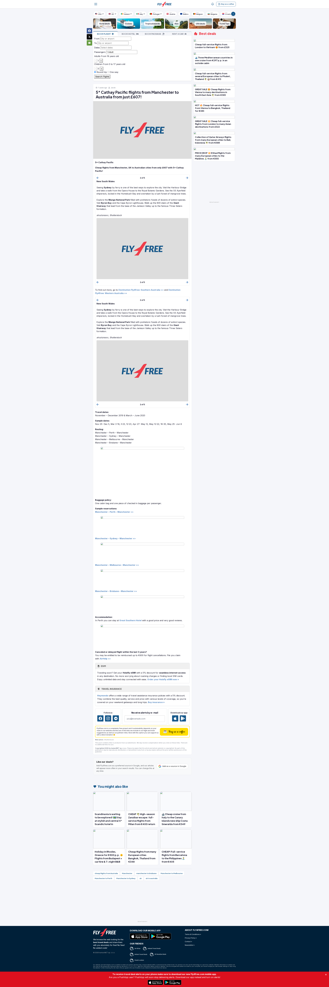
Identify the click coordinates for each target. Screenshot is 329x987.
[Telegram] (116, 718)
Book (104, 34)
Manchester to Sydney (125, 878)
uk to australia (151, 878)
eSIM (103, 666)
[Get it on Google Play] (183, 718)
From (96, 38)
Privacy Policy (133, 966)
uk (141, 878)
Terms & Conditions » (193, 934)
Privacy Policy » (191, 938)
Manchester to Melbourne (172, 873)
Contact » (188, 941)
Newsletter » (189, 945)
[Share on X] (89, 37)
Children (98, 64)
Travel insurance (111, 689)
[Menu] (95, 4)
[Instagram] (108, 718)
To (95, 43)
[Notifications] (212, 4)
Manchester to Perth (103, 878)
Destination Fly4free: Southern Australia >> (141, 290)
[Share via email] (89, 43)
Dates (97, 47)
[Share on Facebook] (89, 30)
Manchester (127, 873)
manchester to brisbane (146, 873)
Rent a (178, 34)
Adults (97, 56)
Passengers (100, 52)
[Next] (233, 14)
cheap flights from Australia (106, 873)
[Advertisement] (142, 902)
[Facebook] (100, 718)
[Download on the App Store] (175, 718)
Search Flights (102, 76)
